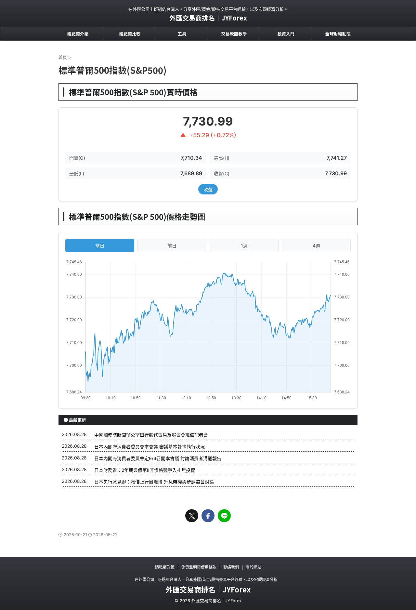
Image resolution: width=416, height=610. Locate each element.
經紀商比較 (129, 34)
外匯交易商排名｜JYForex (208, 17)
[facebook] (208, 515)
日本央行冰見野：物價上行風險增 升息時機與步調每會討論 (154, 481)
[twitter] (191, 515)
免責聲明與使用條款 (198, 567)
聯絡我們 (231, 567)
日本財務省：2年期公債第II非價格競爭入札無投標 (144, 470)
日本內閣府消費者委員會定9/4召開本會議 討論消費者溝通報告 (157, 458)
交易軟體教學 (234, 34)
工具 (182, 34)
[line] (224, 515)
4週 (316, 245)
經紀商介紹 (77, 34)
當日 (99, 245)
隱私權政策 (165, 567)
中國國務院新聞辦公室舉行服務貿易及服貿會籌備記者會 (151, 435)
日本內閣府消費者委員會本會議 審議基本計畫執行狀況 (149, 446)
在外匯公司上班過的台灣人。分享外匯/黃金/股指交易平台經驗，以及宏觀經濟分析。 (208, 579)
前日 (171, 245)
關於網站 (253, 567)
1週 (244, 245)
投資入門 (286, 34)
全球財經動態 (338, 34)
